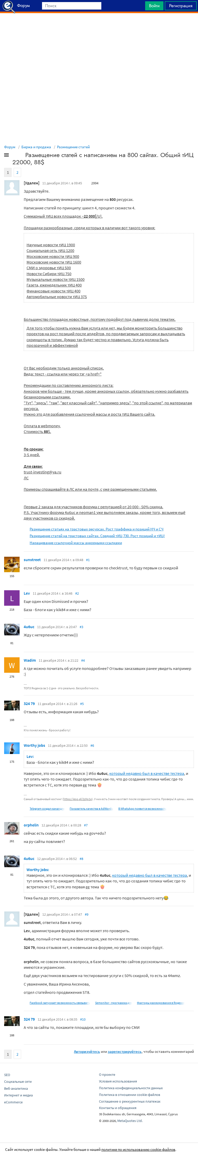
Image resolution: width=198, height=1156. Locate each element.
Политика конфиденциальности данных (131, 1088)
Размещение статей (73, 146)
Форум (9, 146)
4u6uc (29, 626)
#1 (88, 559)
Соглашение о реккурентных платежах (129, 1101)
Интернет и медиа (18, 1095)
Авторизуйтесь (87, 1051)
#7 (86, 825)
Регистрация (180, 6)
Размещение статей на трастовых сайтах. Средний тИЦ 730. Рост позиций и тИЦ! (97, 535)
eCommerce (13, 1102)
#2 (77, 593)
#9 (86, 914)
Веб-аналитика (16, 1088)
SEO (7, 1074)
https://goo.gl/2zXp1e (77, 799)
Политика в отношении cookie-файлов (129, 1094)
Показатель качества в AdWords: (91, 808)
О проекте (107, 1074)
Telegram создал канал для (47, 808)
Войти (154, 6)
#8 (81, 858)
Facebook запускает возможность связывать (60, 1003)
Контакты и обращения (117, 1107)
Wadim (30, 660)
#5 (82, 703)
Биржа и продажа (36, 146)
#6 (92, 745)
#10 (83, 1019)
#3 (81, 627)
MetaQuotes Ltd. (130, 1120)
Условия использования (118, 1081)
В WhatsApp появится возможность (142, 808)
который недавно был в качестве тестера (146, 773)
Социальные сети (18, 1081)
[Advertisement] (99, 26)
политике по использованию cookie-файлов (138, 1149)
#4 (83, 660)
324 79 (29, 703)
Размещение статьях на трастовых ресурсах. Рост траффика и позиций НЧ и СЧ (96, 529)
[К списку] (15, 156)
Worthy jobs (34, 745)
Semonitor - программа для (113, 1003)
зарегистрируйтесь (125, 1051)
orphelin (31, 824)
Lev (27, 593)
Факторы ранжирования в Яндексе (161, 1003)
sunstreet (32, 559)
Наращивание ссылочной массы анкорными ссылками (76, 542)
